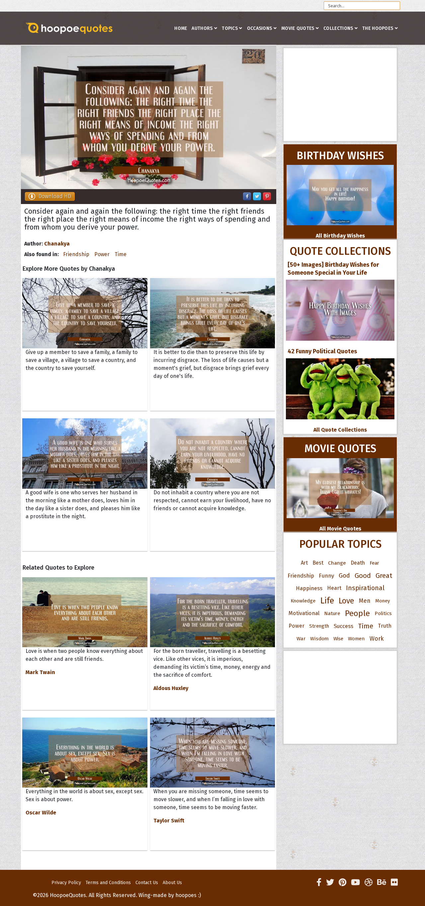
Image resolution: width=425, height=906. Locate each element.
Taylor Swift (168, 820)
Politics (383, 613)
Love (346, 600)
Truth (384, 626)
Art (304, 563)
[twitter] (330, 882)
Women (356, 639)
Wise (338, 639)
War (301, 639)
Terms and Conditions (108, 882)
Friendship (76, 254)
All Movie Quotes (340, 528)
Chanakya (57, 244)
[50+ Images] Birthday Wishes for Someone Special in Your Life (333, 268)
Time (121, 254)
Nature (332, 613)
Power (102, 254)
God (344, 575)
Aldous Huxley (170, 688)
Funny (326, 575)
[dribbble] (369, 882)
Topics (230, 28)
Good (363, 576)
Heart (334, 588)
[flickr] (394, 882)
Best (317, 563)
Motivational (304, 613)
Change (337, 563)
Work (377, 638)
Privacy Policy (66, 882)
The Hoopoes (377, 28)
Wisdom (319, 639)
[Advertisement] (340, 94)
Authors (202, 28)
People (357, 613)
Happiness (309, 588)
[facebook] (318, 882)
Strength (319, 626)
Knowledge (303, 601)
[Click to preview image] (148, 117)
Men (365, 600)
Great (384, 576)
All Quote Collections (340, 430)
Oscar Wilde (41, 812)
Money (382, 601)
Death (358, 563)
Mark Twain (40, 672)
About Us (172, 882)
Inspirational (365, 588)
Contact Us (146, 882)
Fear (374, 563)
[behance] (381, 882)
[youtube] (355, 882)
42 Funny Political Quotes (322, 351)
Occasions (259, 28)
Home (180, 28)
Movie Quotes (297, 28)
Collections (338, 28)
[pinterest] (342, 882)
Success (343, 626)
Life (327, 600)
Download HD (55, 196)
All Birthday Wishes (340, 236)
